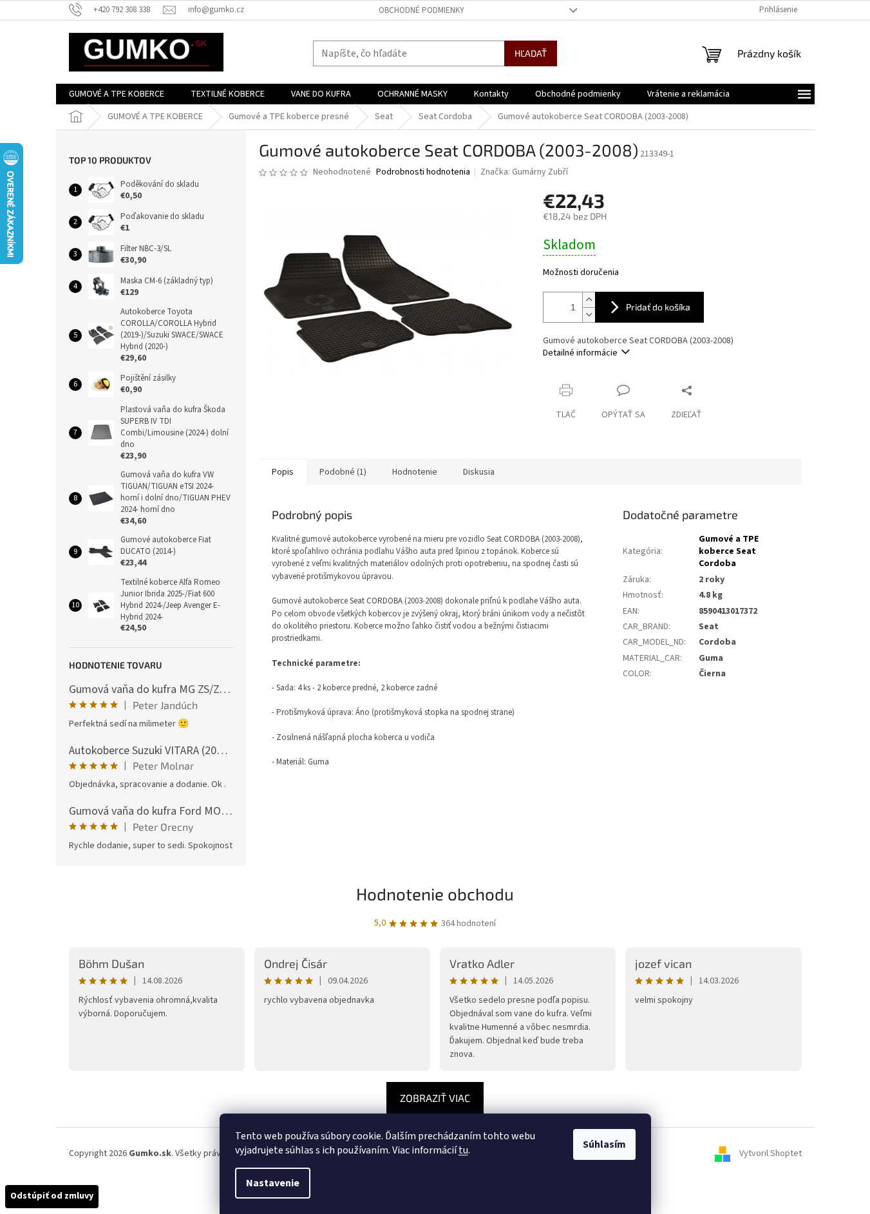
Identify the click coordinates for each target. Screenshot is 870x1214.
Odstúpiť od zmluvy (51, 1196)
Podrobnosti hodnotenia (423, 172)
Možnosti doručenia (581, 273)
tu (463, 1150)
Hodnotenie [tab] (414, 472)
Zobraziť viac (435, 1098)
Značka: (524, 172)
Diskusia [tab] (479, 472)
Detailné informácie (580, 352)
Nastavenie (272, 1183)
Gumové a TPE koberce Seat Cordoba (729, 552)
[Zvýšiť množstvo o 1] (588, 299)
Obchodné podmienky (421, 10)
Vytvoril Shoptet (770, 1153)
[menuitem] (116, 94)
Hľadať (531, 53)
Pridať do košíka (658, 306)
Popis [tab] (283, 472)
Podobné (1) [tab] (342, 472)
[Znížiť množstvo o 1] (588, 314)
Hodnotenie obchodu (435, 894)
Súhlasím (604, 1144)
